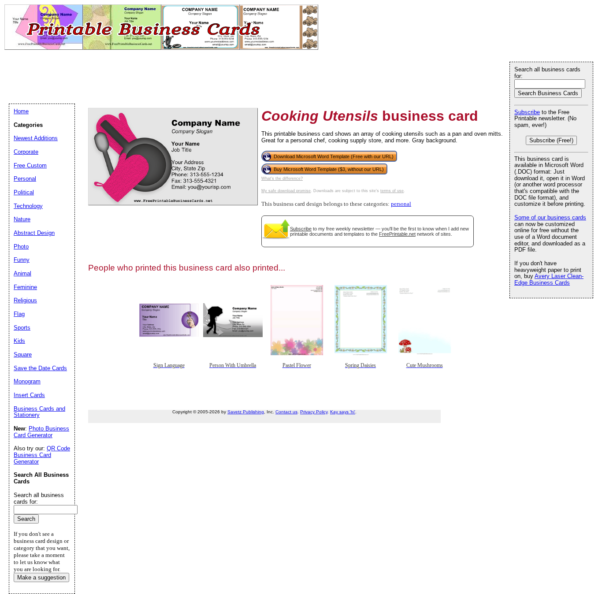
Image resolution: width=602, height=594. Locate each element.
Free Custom (30, 165)
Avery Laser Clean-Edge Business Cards (548, 279)
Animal (22, 273)
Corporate (26, 151)
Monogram (27, 381)
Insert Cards (29, 395)
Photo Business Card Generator (41, 431)
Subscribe (301, 228)
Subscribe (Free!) (551, 140)
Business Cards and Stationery (39, 412)
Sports (22, 327)
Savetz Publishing (245, 411)
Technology (28, 206)
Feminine (25, 287)
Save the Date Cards (40, 368)
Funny (22, 259)
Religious (25, 300)
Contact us (286, 411)
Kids (19, 341)
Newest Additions (36, 138)
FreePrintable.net (397, 234)
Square (23, 354)
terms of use (392, 191)
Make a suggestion (41, 577)
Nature (22, 219)
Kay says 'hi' (342, 411)
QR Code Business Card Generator (42, 454)
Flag (19, 314)
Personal (25, 178)
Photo (21, 246)
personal (401, 204)
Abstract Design (34, 233)
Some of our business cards (550, 217)
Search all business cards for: (547, 72)
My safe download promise (286, 191)
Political (24, 192)
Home (21, 111)
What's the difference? (282, 178)
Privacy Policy (313, 411)
